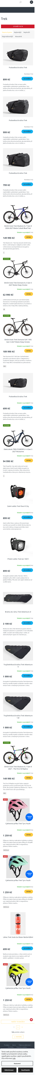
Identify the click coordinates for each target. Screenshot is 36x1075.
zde (14, 1058)
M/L (5, 366)
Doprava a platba (21, 1047)
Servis (14, 1045)
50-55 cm (6, 850)
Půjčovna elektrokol (24, 1045)
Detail (28, 237)
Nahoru (19, 1037)
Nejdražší (27, 32)
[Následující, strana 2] (18, 1027)
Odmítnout (9, 1070)
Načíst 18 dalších (18, 1022)
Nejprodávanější (7, 36)
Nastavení (17, 1063)
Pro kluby (11, 1047)
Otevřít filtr (18, 26)
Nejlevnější (17, 32)
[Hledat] (20, 2)
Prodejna (6, 1045)
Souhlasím (25, 1070)
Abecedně (18, 36)
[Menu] (32, 2)
